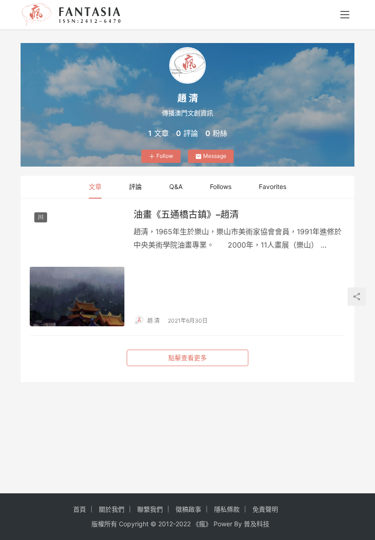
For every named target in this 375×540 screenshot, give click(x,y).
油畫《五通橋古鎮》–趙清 (186, 214)
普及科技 (256, 524)
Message (214, 155)
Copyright (134, 524)
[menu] (344, 14)
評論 (135, 186)
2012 (165, 524)
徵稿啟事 (188, 509)
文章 (95, 186)
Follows (220, 186)
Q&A (175, 186)
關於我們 (111, 509)
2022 (183, 524)
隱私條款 (227, 509)
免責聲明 (265, 509)
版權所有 (104, 524)
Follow (164, 155)
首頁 (79, 509)
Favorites (272, 186)
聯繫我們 (150, 509)
